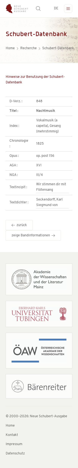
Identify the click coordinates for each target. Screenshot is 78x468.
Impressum (14, 444)
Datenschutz (15, 453)
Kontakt (12, 435)
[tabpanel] (39, 40)
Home (10, 426)
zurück (21, 225)
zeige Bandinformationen (31, 235)
